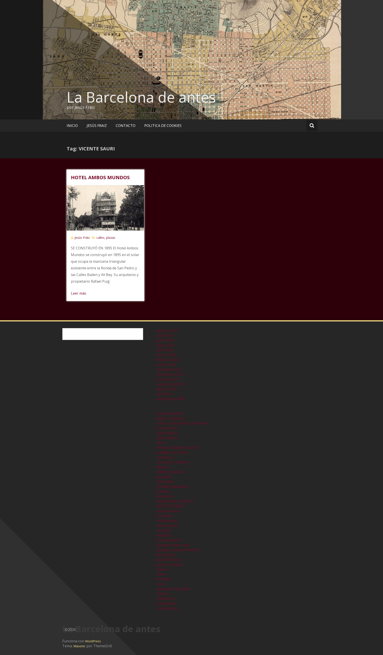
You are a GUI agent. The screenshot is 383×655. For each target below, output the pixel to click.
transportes (166, 603)
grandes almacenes (172, 486)
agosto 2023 (166, 389)
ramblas (163, 579)
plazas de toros (169, 559)
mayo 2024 (165, 345)
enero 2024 (165, 364)
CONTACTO (125, 125)
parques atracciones (173, 544)
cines (160, 442)
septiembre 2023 (170, 384)
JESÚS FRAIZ (97, 125)
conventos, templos (172, 462)
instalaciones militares (174, 501)
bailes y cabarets (170, 418)
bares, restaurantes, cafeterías (182, 423)
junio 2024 (165, 340)
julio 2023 (164, 393)
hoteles (162, 491)
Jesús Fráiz (82, 237)
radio (160, 574)
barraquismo (167, 428)
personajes (165, 554)
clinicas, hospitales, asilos (177, 447)
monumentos (167, 525)
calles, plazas (105, 237)
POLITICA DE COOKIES (163, 125)
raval (160, 583)
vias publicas (167, 608)
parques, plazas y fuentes (177, 549)
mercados (164, 515)
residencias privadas (173, 588)
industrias (164, 496)
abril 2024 (164, 350)
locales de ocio (168, 510)
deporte (163, 467)
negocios (164, 535)
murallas (163, 530)
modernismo (167, 520)
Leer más (78, 293)
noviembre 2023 (169, 374)
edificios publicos (170, 471)
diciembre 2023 (169, 369)
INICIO (72, 125)
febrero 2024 (167, 359)
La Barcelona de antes (141, 97)
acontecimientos (170, 413)
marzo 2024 (166, 354)
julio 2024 (164, 335)
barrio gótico (167, 432)
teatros (162, 593)
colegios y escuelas (172, 452)
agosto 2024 (166, 330)
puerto (162, 569)
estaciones (165, 481)
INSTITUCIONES (170, 505)
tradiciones (165, 598)
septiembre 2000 (170, 398)
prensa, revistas (169, 564)
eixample (163, 476)
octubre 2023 (167, 379)
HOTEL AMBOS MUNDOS (100, 177)
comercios (164, 457)
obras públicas (168, 540)
